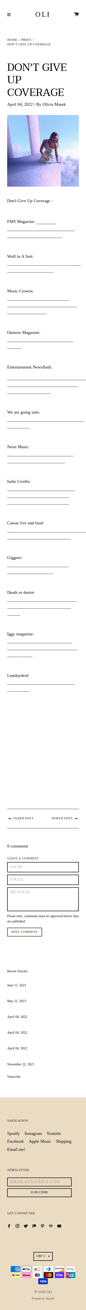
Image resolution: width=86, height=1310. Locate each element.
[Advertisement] (43, 739)
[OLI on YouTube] (59, 1226)
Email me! (16, 1149)
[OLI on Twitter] (26, 1226)
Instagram (33, 1133)
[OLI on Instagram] (17, 1226)
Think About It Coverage (29, 1058)
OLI (43, 15)
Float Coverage (20, 995)
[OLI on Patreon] (34, 1226)
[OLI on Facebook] (9, 1226)
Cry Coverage (19, 1026)
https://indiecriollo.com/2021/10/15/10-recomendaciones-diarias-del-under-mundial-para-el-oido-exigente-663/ (41, 495)
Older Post (23, 818)
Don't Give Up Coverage (28, 1042)
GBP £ (41, 1256)
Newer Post (62, 818)
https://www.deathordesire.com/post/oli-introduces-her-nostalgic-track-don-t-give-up (42, 606)
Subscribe (13, 1077)
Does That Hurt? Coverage (30, 1010)
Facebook (15, 1141)
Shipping (63, 1141)
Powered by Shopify (43, 1298)
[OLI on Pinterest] (42, 1226)
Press (26, 40)
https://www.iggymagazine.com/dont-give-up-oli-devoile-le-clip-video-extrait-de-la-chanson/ (42, 647)
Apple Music (40, 1141)
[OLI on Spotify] (51, 1226)
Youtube (54, 1133)
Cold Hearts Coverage (26, 979)
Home (12, 40)
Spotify (13, 1133)
